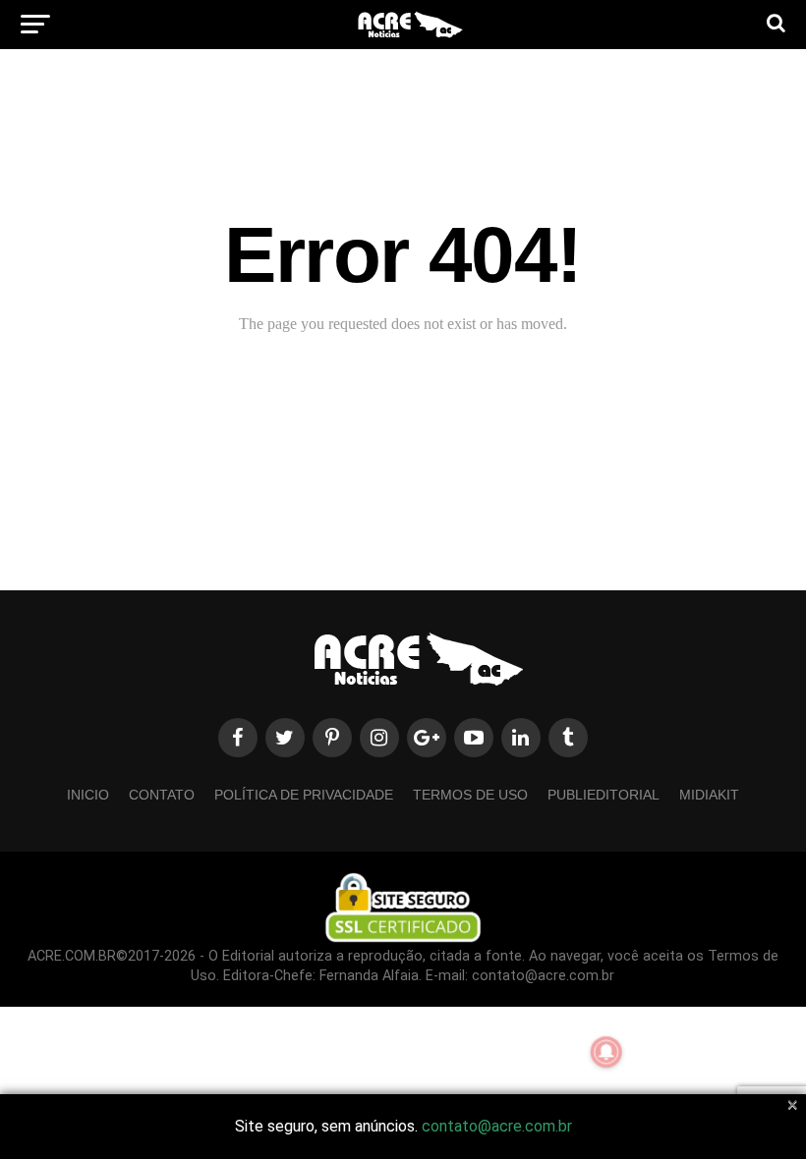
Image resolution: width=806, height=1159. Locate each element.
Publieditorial (603, 794)
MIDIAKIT (709, 794)
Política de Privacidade (303, 794)
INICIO (88, 794)
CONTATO (162, 794)
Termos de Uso (470, 794)
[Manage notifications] (606, 1052)
